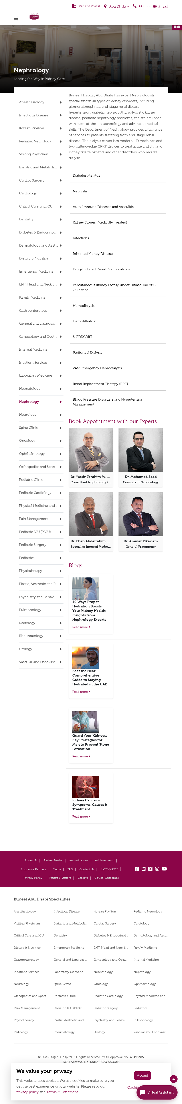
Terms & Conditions (62, 1092)
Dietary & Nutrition (27, 947)
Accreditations (78, 860)
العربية (163, 6)
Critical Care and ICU (29, 935)
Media (57, 869)
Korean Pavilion (105, 911)
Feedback (109, 869)
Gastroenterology (26, 959)
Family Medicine (145, 947)
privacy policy (27, 1092)
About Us (31, 860)
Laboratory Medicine (68, 972)
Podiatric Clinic (64, 996)
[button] (116, 6)
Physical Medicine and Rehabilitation (151, 996)
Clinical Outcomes (107, 877)
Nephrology (142, 972)
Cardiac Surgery (105, 923)
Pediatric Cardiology (108, 996)
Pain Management (27, 1008)
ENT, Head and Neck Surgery (111, 947)
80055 (144, 6)
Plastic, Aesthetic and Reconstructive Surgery (71, 1020)
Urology (99, 1032)
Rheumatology (64, 1032)
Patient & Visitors (60, 877)
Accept (142, 1076)
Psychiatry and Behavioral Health (111, 1020)
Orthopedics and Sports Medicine (31, 996)
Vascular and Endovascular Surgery (151, 1032)
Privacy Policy (33, 877)
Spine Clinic (62, 984)
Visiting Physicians (27, 923)
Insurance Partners (33, 869)
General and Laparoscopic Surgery (71, 959)
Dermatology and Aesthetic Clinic (151, 935)
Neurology (21, 984)
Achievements (104, 860)
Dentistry (60, 935)
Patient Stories (53, 860)
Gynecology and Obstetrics (111, 959)
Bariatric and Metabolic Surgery (71, 923)
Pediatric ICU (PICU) (68, 1008)
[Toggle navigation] (16, 18)
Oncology (101, 984)
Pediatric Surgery (106, 1008)
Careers (83, 877)
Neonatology (103, 972)
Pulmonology (143, 1020)
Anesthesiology (25, 911)
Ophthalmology (145, 984)
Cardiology (141, 923)
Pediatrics (140, 1008)
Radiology (21, 1032)
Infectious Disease (67, 911)
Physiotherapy (24, 1020)
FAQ (70, 869)
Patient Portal (89, 6)
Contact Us (86, 869)
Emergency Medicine (69, 947)
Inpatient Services (26, 972)
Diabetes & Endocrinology (111, 935)
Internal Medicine (146, 959)
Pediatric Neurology (148, 911)
